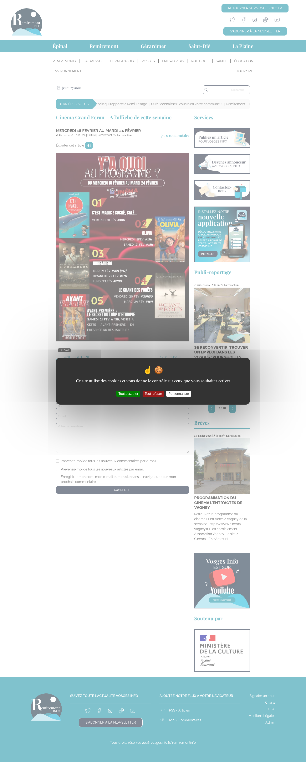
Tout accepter (128, 393)
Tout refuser (153, 393)
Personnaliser (178, 393)
